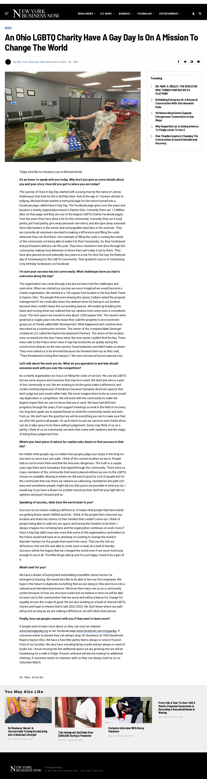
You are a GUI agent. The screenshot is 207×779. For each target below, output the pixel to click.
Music (128, 26)
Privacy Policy (53, 767)
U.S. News (106, 13)
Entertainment (168, 13)
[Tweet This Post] (185, 62)
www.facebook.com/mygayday (96, 631)
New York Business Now (30, 61)
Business (124, 13)
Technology (144, 13)
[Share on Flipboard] (192, 62)
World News (85, 13)
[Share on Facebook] (178, 62)
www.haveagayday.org (33, 631)
